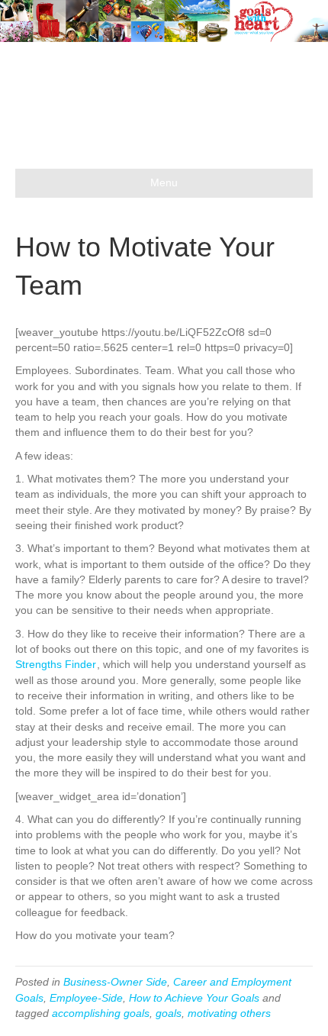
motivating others (229, 1013)
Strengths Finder (55, 664)
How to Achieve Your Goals (194, 998)
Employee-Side (86, 998)
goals (169, 1013)
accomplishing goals (101, 1013)
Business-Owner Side (115, 982)
